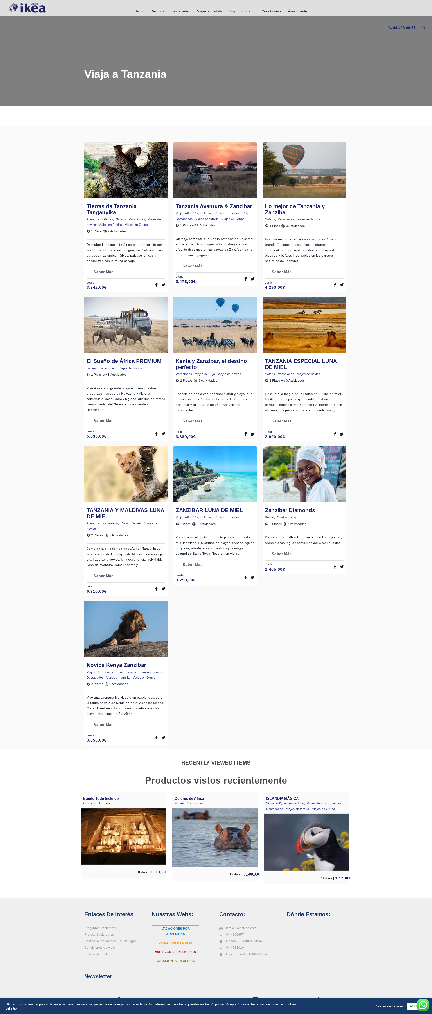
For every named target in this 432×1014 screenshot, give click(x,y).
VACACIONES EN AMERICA (175, 952)
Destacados (180, 11)
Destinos (157, 11)
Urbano (104, 803)
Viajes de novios (228, 213)
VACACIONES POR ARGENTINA (176, 931)
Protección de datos (99, 934)
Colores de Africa (189, 798)
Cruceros (89, 803)
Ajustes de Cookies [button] (389, 1006)
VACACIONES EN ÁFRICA (175, 961)
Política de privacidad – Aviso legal (110, 941)
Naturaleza (110, 523)
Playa (125, 523)
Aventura (93, 219)
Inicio (140, 11)
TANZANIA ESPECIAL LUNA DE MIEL (301, 364)
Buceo (269, 517)
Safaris (121, 219)
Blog (231, 11)
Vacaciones (137, 219)
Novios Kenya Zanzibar (116, 665)
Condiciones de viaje (99, 947)
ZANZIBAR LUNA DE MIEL (209, 510)
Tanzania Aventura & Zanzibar (214, 206)
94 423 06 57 (404, 28)
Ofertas (107, 219)
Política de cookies (98, 954)
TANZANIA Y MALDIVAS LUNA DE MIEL (125, 513)
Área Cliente (297, 11)
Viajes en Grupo (136, 224)
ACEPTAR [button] (417, 1006)
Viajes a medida (209, 11)
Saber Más (104, 272)
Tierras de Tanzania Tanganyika (112, 209)
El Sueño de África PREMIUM (124, 361)
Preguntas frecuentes (100, 928)
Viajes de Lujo (204, 213)
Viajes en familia (110, 224)
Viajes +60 (183, 213)
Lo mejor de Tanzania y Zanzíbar (295, 209)
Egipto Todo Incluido (101, 798)
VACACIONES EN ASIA (175, 943)
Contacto (248, 11)
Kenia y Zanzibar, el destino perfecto (211, 364)
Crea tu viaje (271, 11)
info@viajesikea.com (241, 928)
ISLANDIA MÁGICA (282, 798)
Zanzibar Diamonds (290, 510)
